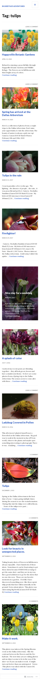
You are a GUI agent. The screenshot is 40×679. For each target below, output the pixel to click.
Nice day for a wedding (18, 292)
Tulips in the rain (11, 175)
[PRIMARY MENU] (35, 4)
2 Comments (33, 518)
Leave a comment (31, 26)
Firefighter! (9, 233)
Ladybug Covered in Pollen (18, 422)
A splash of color (12, 358)
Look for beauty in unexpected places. (13, 550)
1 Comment (34, 454)
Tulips (5, 485)
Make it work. (10, 638)
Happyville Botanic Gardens (18, 54)
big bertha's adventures (13, 6)
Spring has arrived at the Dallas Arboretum (16, 113)
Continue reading (9, 75)
